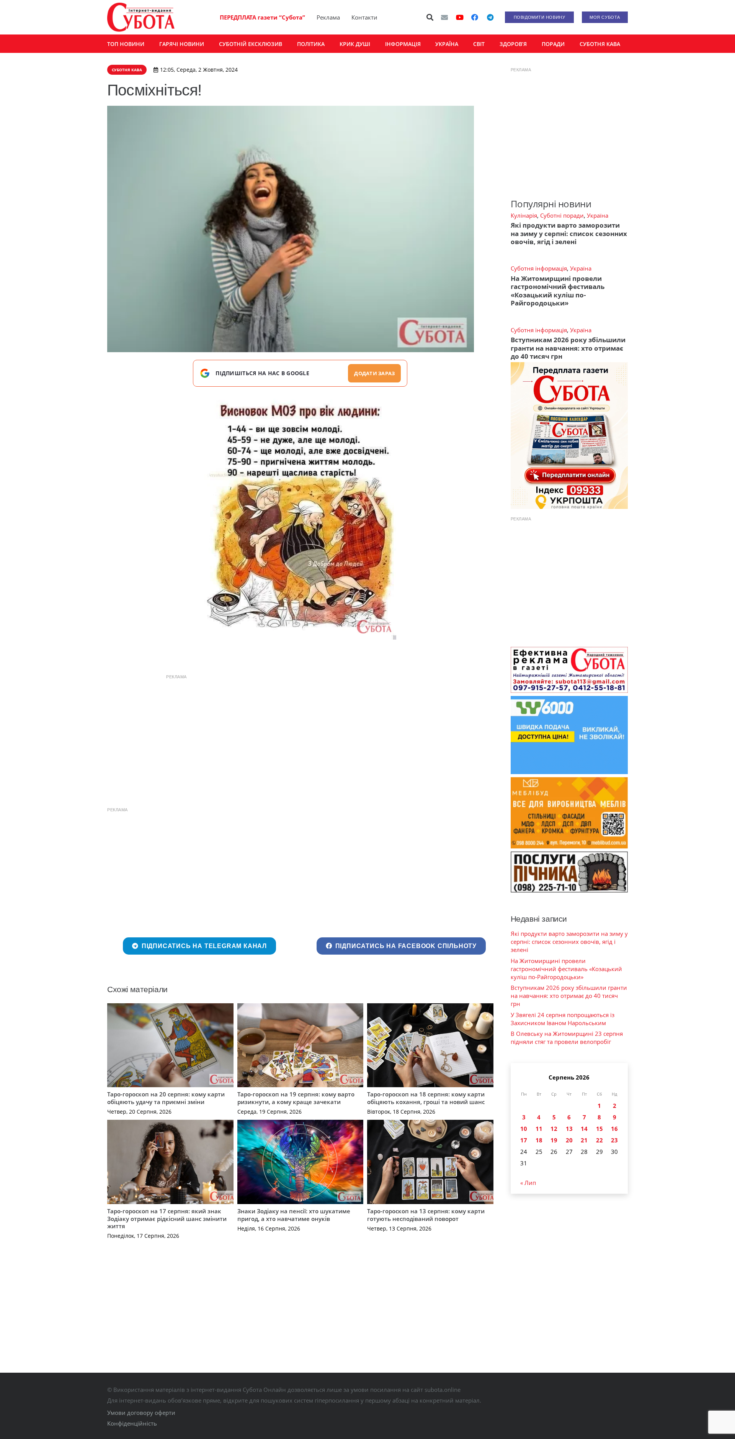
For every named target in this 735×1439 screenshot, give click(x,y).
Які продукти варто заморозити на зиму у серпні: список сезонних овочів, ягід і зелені (569, 233)
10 (523, 1128)
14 (584, 1128)
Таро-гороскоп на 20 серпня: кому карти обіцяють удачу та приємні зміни (166, 1098)
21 (584, 1140)
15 (599, 1128)
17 (523, 1140)
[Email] (444, 17)
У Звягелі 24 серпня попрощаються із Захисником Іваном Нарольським (562, 1019)
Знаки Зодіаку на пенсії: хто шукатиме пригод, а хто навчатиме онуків (293, 1214)
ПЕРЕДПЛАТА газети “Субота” (262, 17)
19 (553, 1140)
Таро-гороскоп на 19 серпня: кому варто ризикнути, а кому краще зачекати (295, 1098)
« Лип (528, 1182)
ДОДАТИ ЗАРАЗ (374, 373)
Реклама (328, 17)
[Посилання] (141, 17)
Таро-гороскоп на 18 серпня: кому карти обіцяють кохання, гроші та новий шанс (426, 1098)
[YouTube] (460, 17)
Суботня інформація (539, 268)
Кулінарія (524, 215)
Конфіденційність (132, 1423)
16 (614, 1128)
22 (599, 1140)
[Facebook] (475, 17)
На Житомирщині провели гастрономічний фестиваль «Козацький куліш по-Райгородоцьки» (557, 290)
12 (553, 1128)
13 (569, 1128)
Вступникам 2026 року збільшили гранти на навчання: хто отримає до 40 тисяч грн (568, 348)
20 (569, 1140)
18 (539, 1140)
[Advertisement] (300, 737)
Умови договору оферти (141, 1412)
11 (539, 1128)
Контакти (364, 17)
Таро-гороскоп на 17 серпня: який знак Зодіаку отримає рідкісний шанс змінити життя (167, 1218)
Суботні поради (562, 215)
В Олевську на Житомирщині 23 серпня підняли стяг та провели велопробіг (567, 1037)
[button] (430, 17)
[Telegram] (490, 17)
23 (614, 1140)
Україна (597, 215)
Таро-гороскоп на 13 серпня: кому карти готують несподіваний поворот (426, 1214)
